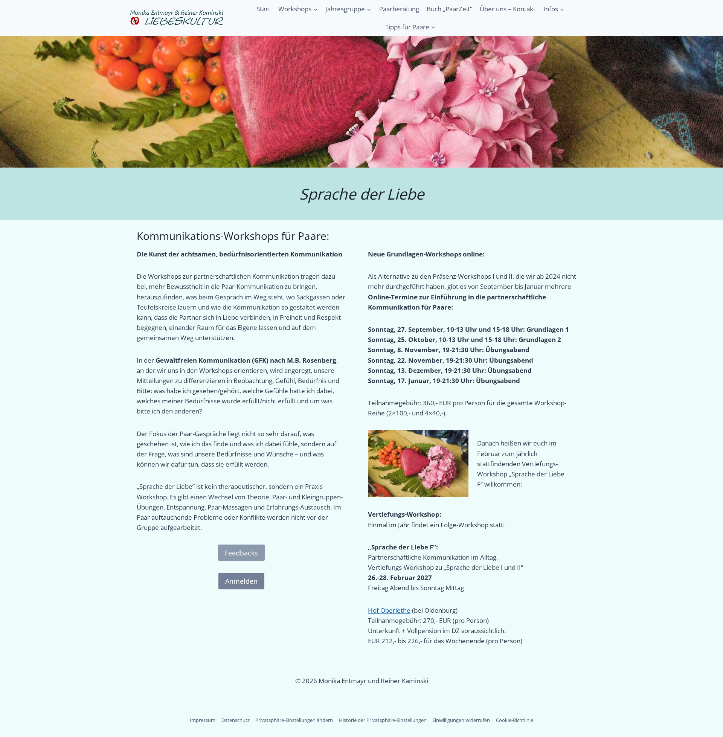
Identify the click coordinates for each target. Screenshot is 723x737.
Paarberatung (399, 9)
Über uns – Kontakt (507, 9)
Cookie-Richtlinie (514, 720)
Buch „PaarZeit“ (449, 9)
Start (263, 9)
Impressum (202, 720)
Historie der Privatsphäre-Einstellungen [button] (383, 720)
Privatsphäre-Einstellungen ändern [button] (294, 720)
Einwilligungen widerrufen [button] (461, 720)
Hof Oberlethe (389, 610)
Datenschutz (235, 720)
